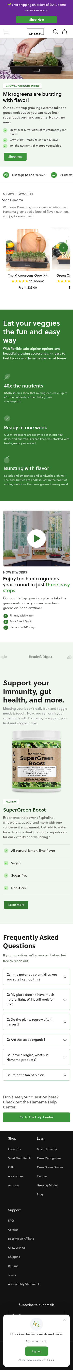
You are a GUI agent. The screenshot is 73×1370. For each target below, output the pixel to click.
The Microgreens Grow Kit (27, 275)
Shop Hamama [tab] (12, 200)
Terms (12, 1275)
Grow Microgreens (49, 1158)
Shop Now (36, 19)
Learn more (16, 905)
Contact (13, 1230)
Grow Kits (14, 1149)
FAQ (11, 1221)
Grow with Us (16, 1248)
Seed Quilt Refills (19, 1158)
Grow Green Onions (50, 1167)
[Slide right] (63, 247)
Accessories (15, 1176)
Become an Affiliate (21, 1239)
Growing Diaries (47, 1185)
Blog (40, 1194)
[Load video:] (36, 539)
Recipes (42, 1176)
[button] (6, 31)
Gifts (11, 1167)
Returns (13, 1266)
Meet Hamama (47, 1149)
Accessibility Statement (23, 1284)
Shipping (14, 1257)
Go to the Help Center (36, 1117)
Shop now (15, 156)
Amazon (13, 1185)
